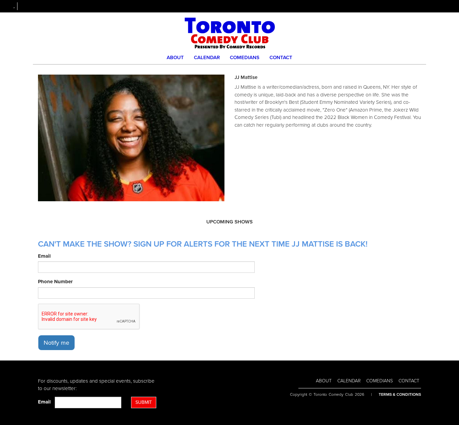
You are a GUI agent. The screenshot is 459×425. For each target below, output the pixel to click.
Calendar (207, 57)
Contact (280, 57)
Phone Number (55, 282)
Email (44, 256)
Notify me (56, 342)
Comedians (244, 57)
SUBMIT (143, 402)
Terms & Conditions (400, 394)
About (175, 57)
